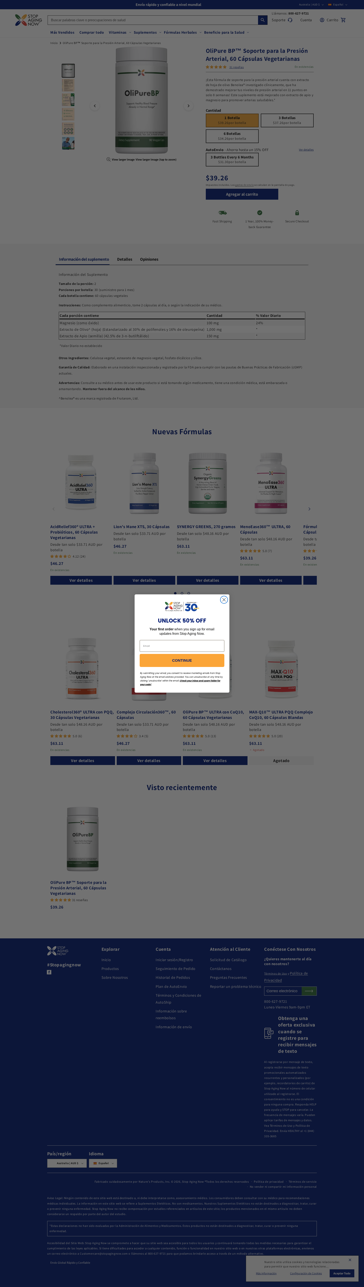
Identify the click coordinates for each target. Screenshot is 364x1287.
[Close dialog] (224, 599)
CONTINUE (182, 660)
